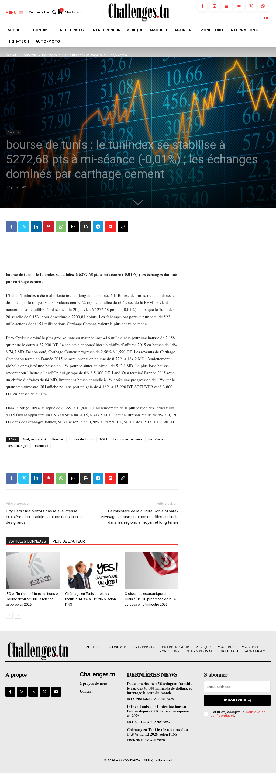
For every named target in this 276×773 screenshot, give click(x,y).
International (139, 699)
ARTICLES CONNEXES (27, 541)
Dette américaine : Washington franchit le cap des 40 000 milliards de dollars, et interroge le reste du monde (159, 688)
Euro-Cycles (156, 439)
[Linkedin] (227, 6)
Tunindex (41, 446)
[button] (43, 12)
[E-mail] (73, 226)
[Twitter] (251, 6)
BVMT (103, 439)
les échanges (18, 446)
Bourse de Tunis (81, 439)
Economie (29, 55)
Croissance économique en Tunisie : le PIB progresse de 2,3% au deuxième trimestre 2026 (150, 599)
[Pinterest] (48, 226)
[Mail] (239, 6)
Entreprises (138, 722)
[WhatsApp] (263, 6)
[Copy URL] (123, 226)
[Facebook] (202, 6)
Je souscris (234, 700)
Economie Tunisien (127, 439)
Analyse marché (34, 439)
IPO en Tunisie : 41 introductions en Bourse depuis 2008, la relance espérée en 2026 (33, 599)
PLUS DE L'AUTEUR (69, 541)
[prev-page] (9, 615)
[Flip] (110, 226)
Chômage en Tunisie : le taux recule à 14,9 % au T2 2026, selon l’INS (90, 599)
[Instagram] (214, 6)
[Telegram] (98, 226)
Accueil (11, 55)
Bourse (57, 439)
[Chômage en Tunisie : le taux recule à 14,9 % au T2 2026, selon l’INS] (92, 570)
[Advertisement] (92, 250)
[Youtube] (266, 18)
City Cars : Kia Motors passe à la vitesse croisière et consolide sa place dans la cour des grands (44, 517)
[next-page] (18, 615)
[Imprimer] (85, 226)
